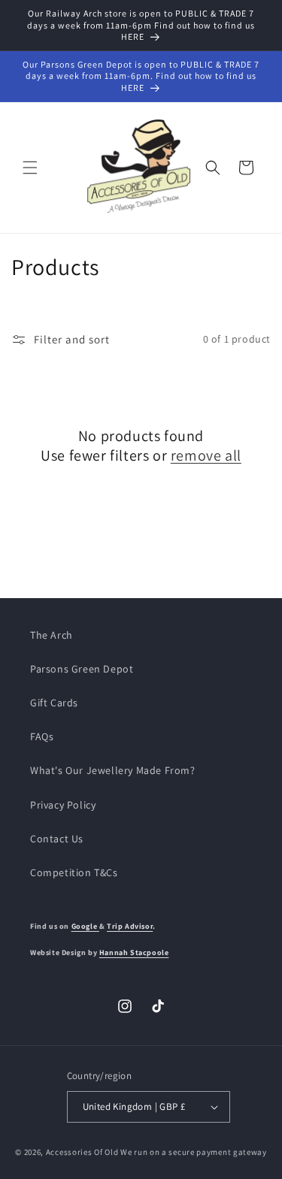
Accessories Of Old (82, 1152)
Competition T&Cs (74, 872)
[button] (30, 167)
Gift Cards (54, 702)
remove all (206, 455)
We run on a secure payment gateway (193, 1152)
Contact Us (56, 838)
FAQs (41, 736)
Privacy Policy (63, 805)
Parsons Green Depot (81, 669)
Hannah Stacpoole (134, 952)
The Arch (51, 635)
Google (85, 926)
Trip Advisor (130, 926)
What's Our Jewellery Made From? (113, 770)
